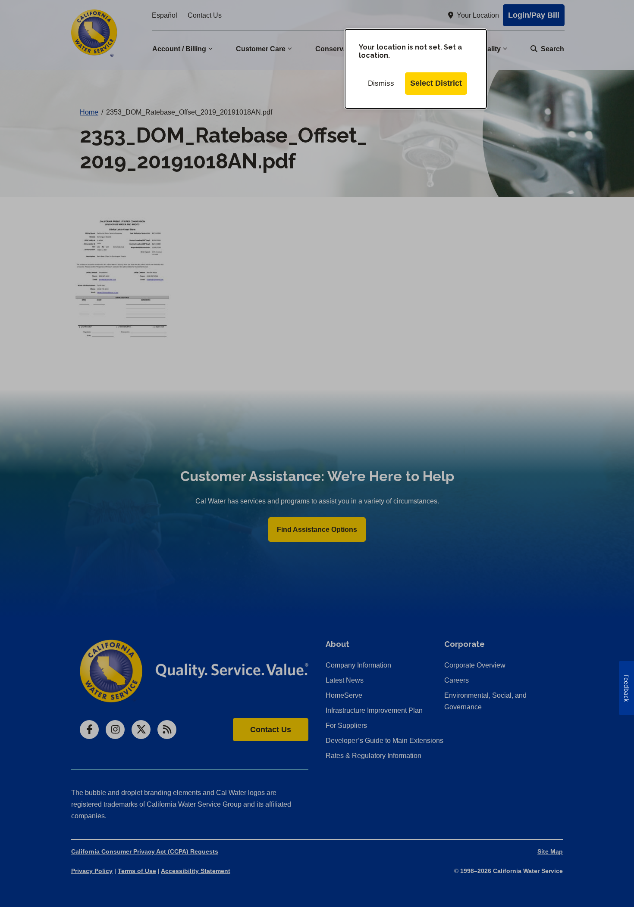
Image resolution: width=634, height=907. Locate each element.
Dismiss (381, 83)
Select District (436, 83)
